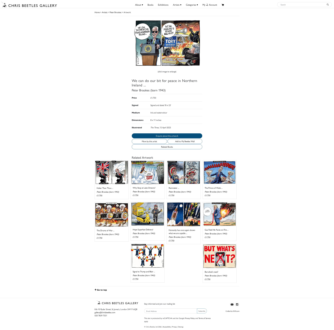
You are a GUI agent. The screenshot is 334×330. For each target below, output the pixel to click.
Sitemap (180, 326)
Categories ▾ (192, 4)
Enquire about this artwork (167, 135)
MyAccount (209, 4)
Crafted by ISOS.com (232, 311)
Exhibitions (163, 4)
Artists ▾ (177, 4)
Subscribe (201, 311)
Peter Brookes (115, 12)
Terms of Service (204, 318)
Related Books (167, 146)
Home (97, 12)
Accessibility (167, 326)
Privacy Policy (190, 318)
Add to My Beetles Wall (185, 141)
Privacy (174, 326)
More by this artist (149, 141)
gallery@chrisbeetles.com (105, 312)
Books (150, 4)
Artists (104, 12)
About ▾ (139, 4)
